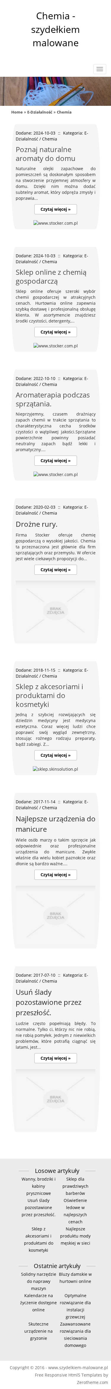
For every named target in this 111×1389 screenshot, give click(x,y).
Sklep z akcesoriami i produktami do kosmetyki (49, 695)
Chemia (64, 112)
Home (17, 112)
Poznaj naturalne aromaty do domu (45, 153)
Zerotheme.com (92, 1382)
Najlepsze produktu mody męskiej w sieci (75, 1236)
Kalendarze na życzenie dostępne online (38, 1303)
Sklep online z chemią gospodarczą (51, 276)
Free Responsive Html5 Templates (68, 1375)
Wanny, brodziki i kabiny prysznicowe (39, 1186)
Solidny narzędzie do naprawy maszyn (38, 1281)
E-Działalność (39, 112)
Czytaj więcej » (56, 209)
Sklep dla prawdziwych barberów (75, 1186)
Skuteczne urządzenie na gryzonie (38, 1331)
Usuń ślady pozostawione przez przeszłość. (39, 1207)
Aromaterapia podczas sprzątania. (53, 399)
